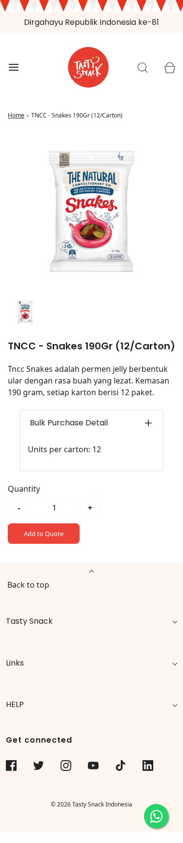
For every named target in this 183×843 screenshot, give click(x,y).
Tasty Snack (29, 621)
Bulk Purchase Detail (69, 422)
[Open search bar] (142, 67)
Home (16, 115)
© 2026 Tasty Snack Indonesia (91, 804)
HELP (15, 704)
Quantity (24, 488)
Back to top (28, 584)
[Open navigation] (13, 67)
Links (15, 663)
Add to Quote (43, 533)
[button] (25, 312)
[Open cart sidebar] (169, 67)
